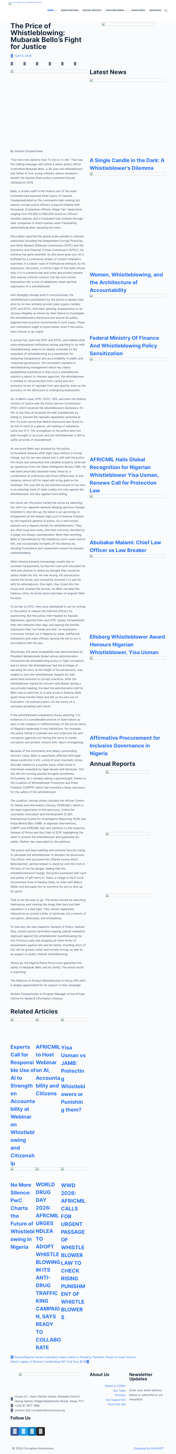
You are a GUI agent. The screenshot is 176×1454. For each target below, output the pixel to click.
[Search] (166, 10)
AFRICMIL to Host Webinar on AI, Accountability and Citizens (48, 1070)
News (50, 10)
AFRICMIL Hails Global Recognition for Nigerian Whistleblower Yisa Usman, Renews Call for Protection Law (124, 475)
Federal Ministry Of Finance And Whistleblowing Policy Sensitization (124, 345)
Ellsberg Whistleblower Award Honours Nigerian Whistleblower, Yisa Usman (127, 644)
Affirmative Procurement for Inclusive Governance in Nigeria (125, 745)
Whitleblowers (115, 10)
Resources (156, 10)
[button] (16, 63)
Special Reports (92, 10)
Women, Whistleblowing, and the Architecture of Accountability (126, 282)
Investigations (69, 10)
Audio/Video (138, 10)
